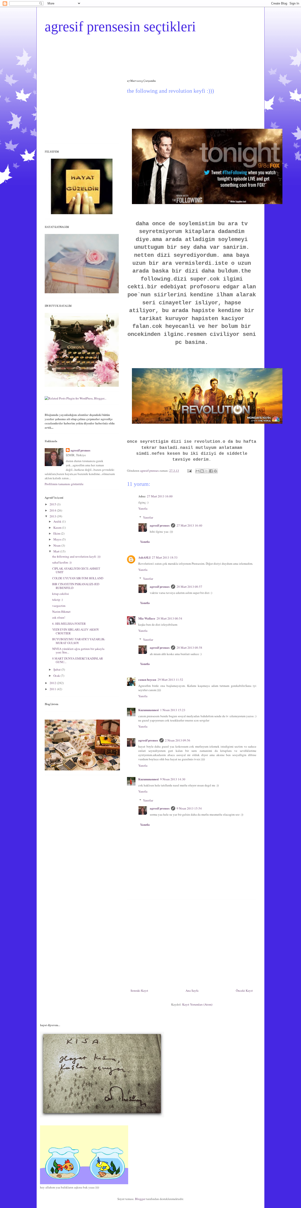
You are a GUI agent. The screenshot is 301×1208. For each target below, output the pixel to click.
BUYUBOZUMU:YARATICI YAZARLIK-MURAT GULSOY (78, 641)
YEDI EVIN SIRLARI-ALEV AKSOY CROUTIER (75, 631)
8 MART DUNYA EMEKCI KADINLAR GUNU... (77, 660)
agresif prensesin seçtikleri (120, 26)
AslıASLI (144, 557)
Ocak (57, 675)
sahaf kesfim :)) (61, 562)
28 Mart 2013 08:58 (189, 647)
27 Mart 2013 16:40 (189, 525)
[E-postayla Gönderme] (189, 470)
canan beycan (147, 679)
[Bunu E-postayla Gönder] (197, 471)
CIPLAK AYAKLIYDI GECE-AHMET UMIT (76, 570)
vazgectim (58, 606)
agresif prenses (160, 525)
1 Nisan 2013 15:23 (172, 710)
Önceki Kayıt (244, 990)
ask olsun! (58, 617)
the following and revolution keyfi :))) (76, 556)
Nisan (57, 545)
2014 (53, 510)
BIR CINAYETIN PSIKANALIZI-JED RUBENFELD (75, 586)
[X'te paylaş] (206, 471)
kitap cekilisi (60, 594)
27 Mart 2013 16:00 (160, 496)
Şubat (57, 669)
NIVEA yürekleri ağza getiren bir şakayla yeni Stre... (78, 651)
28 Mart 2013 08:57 (189, 586)
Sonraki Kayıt (139, 990)
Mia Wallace (146, 618)
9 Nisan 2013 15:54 (189, 808)
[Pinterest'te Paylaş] (215, 471)
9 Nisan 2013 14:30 (172, 779)
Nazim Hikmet (61, 611)
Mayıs (57, 539)
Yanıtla (142, 508)
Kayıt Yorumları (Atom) (197, 1004)
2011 (53, 689)
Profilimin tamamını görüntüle (64, 484)
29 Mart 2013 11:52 (170, 679)
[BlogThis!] (202, 471)
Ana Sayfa (192, 990)
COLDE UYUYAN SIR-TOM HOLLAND (77, 578)
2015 (53, 504)
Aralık (57, 521)
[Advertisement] (191, 942)
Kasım (57, 527)
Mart (56, 551)
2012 (53, 683)
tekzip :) (57, 599)
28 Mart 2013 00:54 (169, 618)
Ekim (57, 533)
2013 (53, 516)
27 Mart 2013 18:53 (165, 557)
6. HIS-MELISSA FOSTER (69, 623)
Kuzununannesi (148, 710)
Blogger (140, 1199)
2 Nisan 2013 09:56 (177, 740)
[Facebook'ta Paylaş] (211, 471)
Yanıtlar (148, 517)
